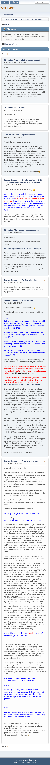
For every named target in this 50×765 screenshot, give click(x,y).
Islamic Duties (10, 135)
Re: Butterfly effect (29, 280)
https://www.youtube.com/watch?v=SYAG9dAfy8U (23, 248)
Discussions (9, 60)
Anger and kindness (30, 461)
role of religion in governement (27, 60)
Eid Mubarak (20, 108)
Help (15, 760)
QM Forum (8, 7)
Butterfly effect (28, 300)
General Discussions (12, 180)
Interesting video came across (27, 230)
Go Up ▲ (33, 760)
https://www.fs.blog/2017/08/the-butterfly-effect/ (22, 384)
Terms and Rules (24, 760)
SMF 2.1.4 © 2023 (19, 762)
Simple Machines (31, 762)
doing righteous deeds (26, 135)
